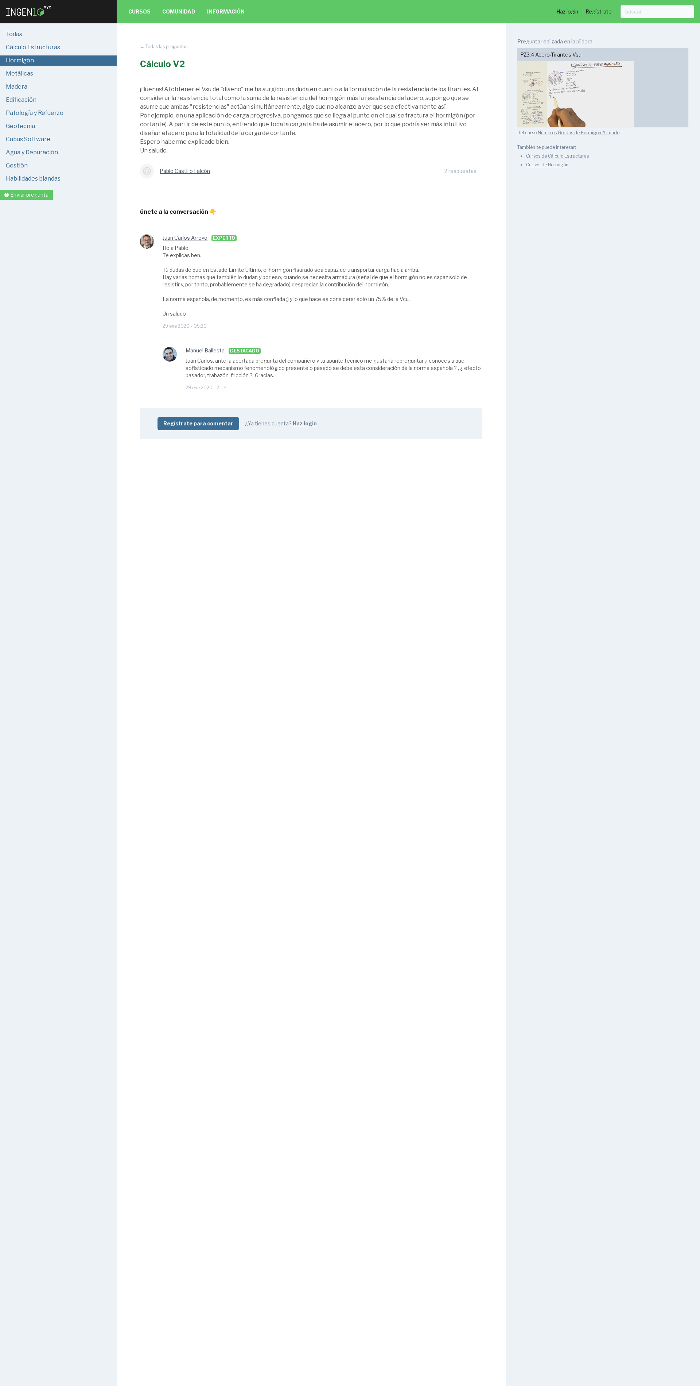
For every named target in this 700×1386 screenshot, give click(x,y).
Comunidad (178, 11)
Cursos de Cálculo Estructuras (557, 156)
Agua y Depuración (32, 152)
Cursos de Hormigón (547, 164)
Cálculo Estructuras (33, 47)
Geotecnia (20, 126)
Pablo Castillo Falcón (185, 171)
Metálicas (19, 73)
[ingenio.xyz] (29, 17)
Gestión (17, 165)
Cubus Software (28, 139)
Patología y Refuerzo (34, 112)
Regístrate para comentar (198, 423)
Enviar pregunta (29, 195)
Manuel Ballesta (205, 350)
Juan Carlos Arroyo (185, 238)
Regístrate (599, 11)
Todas (14, 34)
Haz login (567, 11)
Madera (16, 86)
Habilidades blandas (33, 178)
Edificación (21, 99)
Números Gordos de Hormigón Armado (578, 132)
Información (226, 11)
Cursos (139, 11)
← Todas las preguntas (163, 46)
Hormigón (20, 60)
